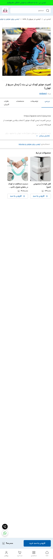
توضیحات (34, 101)
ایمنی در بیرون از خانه (31, 19)
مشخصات (20, 101)
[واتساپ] (5, 533)
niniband (43, 93)
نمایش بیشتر (44, 136)
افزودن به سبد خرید (37, 543)
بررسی (47, 101)
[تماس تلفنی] (5, 526)
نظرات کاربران (6, 103)
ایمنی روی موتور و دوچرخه (29, 144)
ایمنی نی (47, 19)
